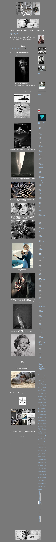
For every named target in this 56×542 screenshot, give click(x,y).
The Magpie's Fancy (41, 239)
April (39, 512)
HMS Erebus (40, 420)
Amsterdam (40, 374)
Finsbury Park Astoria (44, 407)
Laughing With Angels (41, 213)
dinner (39, 401)
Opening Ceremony (42, 444)
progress (38, 450)
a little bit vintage (40, 335)
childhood (42, 389)
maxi (39, 433)
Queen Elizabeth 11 (44, 451)
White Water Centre (44, 484)
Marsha (30, 392)
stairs (39, 466)
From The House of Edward (41, 177)
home (39, 149)
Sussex (42, 468)
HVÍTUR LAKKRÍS (41, 289)
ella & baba (40, 334)
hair (41, 417)
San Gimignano (44, 457)
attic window (40, 283)
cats (45, 386)
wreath (38, 487)
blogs (44, 381)
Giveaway (39, 413)
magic (41, 431)
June (39, 510)
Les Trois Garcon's (39, 428)
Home (22, 442)
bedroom (43, 378)
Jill (39, 425)
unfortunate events (41, 479)
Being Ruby (40, 322)
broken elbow (45, 383)
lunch (45, 430)
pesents (41, 447)
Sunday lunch (39, 468)
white (41, 484)
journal (38, 426)
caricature (41, 386)
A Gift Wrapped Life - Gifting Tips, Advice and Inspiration (42, 342)
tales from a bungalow (41, 272)
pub (42, 450)
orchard (40, 445)
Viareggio (40, 480)
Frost (42, 411)
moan (43, 435)
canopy (38, 386)
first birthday (41, 408)
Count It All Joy (40, 344)
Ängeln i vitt (40, 324)
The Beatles (42, 471)
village (40, 481)
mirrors (42, 435)
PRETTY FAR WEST (41, 201)
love (43, 430)
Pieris (43, 448)
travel (41, 478)
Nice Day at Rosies (40, 332)
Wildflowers (40, 231)
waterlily (45, 482)
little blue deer (40, 365)
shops (45, 460)
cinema (40, 392)
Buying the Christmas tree (42, 384)
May (40, 433)
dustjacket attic (40, 308)
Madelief (39, 226)
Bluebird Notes (40, 271)
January (40, 515)
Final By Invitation (40, 407)
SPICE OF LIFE (40, 369)
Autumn (41, 376)
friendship (38, 411)
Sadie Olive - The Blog (41, 169)
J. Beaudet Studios (40, 141)
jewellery (38, 425)
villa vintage (40, 340)
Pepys (38, 447)
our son (44, 445)
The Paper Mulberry (41, 182)
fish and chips (43, 408)
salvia (44, 456)
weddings (43, 483)
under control (39, 479)
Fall (45, 405)
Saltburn (43, 456)
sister (45, 461)
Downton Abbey (44, 402)
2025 (39, 490)
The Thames (39, 476)
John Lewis (43, 425)
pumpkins (45, 450)
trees (43, 478)
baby (42, 376)
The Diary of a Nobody (41, 128)
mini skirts (45, 434)
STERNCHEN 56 (40, 274)
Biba (44, 379)
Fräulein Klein (40, 188)
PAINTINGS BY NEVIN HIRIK (42, 306)
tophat (44, 477)
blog (42, 380)
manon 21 (40, 223)
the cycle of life (44, 472)
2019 (39, 496)
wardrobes (41, 482)
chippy (45, 389)
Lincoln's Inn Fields (41, 429)
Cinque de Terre (43, 392)
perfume (39, 447)
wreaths (39, 487)
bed (42, 378)
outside (45, 445)
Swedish (44, 468)
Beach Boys (41, 378)
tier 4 (41, 477)
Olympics (38, 444)
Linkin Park (44, 429)
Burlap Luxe (40, 203)
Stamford (41, 466)
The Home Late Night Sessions (41, 474)
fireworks (38, 408)
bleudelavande (40, 319)
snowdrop (41, 462)
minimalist (38, 435)
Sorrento (45, 463)
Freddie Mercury (42, 410)
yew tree (41, 487)
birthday (40, 380)
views (43, 480)
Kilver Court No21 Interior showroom (41, 136)
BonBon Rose (40, 175)
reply (44, 453)
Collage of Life (40, 180)
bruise (38, 384)
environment (39, 405)
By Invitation (14, 439)
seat (40, 459)
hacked (40, 417)
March (40, 513)
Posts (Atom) (14, 443)
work (45, 486)
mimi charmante (40, 364)
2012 (39, 518)
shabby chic (45, 459)
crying (38, 398)
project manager (40, 450)
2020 (39, 495)
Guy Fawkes (45, 416)
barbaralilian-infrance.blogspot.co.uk (41, 362)
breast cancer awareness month (43, 382)
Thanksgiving (40, 471)
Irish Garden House (41, 162)
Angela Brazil (39, 375)
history (38, 420)
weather (40, 483)
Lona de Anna (40, 357)
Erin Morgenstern (41, 405)
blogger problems (40, 381)
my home (41, 439)
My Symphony (45, 439)
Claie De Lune (43, 393)
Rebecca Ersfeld (40, 190)
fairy (44, 405)
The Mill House (40, 354)
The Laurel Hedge (40, 254)
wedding (42, 483)
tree (42, 478)
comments (42, 395)
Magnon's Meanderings (41, 126)
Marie (44, 432)
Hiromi (45, 419)
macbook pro (40, 431)
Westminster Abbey (39, 484)
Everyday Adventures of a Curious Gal (41, 258)
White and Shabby (40, 236)
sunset (40, 468)
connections (39, 396)
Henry (38, 419)
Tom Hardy (43, 477)
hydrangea (43, 422)
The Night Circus (44, 475)
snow (39, 462)
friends (45, 410)
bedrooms (45, 378)
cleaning (45, 393)
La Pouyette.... (40, 185)
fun (44, 411)
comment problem (39, 395)
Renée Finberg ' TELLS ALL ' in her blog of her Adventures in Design (42, 131)
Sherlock (42, 460)
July (39, 509)
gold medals (40, 414)
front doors (41, 411)
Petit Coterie (40, 266)
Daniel (42, 399)
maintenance (45, 431)
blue (45, 381)
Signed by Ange (40, 347)
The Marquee (45, 474)
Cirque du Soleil (40, 393)
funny (45, 411)
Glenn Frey (45, 413)
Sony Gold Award (40, 463)
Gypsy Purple (40, 321)
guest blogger (40, 416)
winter (38, 486)
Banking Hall (39, 377)
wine (44, 485)
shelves (41, 460)
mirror (40, 435)
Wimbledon (41, 485)
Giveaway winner (41, 413)
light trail (44, 428)
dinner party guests (44, 401)
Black (41, 380)
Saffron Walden (40, 456)
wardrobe (39, 482)
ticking (40, 477)
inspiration (44, 423)
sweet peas (40, 469)
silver (40, 461)
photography (41, 448)
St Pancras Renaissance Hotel (41, 465)
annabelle (41, 375)
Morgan (45, 436)
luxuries (38, 431)
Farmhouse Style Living (41, 311)
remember (43, 452)
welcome (45, 483)
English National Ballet (41, 404)
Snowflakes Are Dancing (44, 462)
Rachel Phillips (40, 151)
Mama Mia (40, 432)
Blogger (43, 380)
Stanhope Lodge (43, 466)
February (40, 514)
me (42, 433)
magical (43, 431)
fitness (45, 408)
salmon (42, 456)
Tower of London (39, 478)
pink (44, 448)
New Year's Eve (39, 441)
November (40, 502)
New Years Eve (42, 441)
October (40, 503)
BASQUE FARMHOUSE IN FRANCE (41, 281)
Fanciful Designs (40, 316)
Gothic (45, 414)
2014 (39, 516)
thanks (38, 471)
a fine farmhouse (40, 244)
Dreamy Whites (40, 198)
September (40, 504)
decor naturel (40, 301)
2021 (39, 494)
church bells (39, 392)
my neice (42, 439)
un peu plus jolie (40, 359)
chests (38, 389)
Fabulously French (41, 143)
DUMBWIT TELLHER (41, 327)
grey (44, 415)
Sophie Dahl (44, 463)
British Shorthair (42, 383)
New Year (41, 440)
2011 (39, 519)
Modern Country (40, 259)
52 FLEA (39, 269)
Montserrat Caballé (42, 436)
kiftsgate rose (45, 426)
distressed (39, 402)
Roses (39, 455)
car (39, 386)
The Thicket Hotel (42, 476)
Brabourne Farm (40, 303)
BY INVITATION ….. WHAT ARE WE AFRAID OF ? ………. (19, 52)
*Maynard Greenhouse (41, 329)
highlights (44, 419)
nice (41, 442)
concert (45, 395)
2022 (39, 493)
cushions (42, 398)
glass (43, 413)
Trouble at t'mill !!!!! (13, 34)
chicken (40, 389)
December (40, 501)
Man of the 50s (40, 296)
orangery (38, 445)
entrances (45, 404)
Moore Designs (40, 314)
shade (38, 460)
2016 (39, 499)
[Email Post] (25, 48)
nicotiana (45, 442)
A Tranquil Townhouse (41, 337)
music (40, 438)
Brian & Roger (39, 383)
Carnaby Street (43, 386)
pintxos (45, 448)
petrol (39, 448)
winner (45, 485)
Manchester (42, 432)
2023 (39, 492)
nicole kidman (43, 442)
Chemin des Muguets (41, 195)
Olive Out (39, 298)
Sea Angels (40, 220)
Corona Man (43, 396)
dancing (45, 398)
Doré (42, 402)
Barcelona (41, 377)
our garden (42, 445)
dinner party (41, 401)
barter (43, 377)
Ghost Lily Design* (41, 291)
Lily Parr (38, 429)
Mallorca (38, 432)
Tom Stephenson (40, 134)
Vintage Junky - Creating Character (41, 210)
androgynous (42, 374)
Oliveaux (39, 309)
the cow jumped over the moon (42, 215)
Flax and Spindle (40, 295)
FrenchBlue (40, 246)
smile (38, 462)
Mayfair (41, 433)
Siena (38, 461)
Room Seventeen (40, 218)
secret (41, 459)
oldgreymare (40, 159)
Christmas (41, 390)
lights (45, 428)
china (43, 389)
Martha (45, 432)
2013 (39, 517)
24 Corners (40, 286)
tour (45, 477)
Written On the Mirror (41, 193)
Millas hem (40, 264)
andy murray (45, 374)
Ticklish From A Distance (41, 352)
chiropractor (39, 390)
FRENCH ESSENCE (41, 167)
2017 (39, 498)
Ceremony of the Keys (43, 387)
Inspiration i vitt (40, 206)
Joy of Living (40, 138)
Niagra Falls (40, 442)
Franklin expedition (39, 410)
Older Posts (33, 442)
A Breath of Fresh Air (41, 146)
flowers (38, 409)
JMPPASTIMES (40, 367)
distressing (41, 402)
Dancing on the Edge (40, 399)
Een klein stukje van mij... (41, 241)
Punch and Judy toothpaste (40, 451)
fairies (43, 405)
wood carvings (43, 486)
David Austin (45, 399)
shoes (44, 460)
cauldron (38, 387)
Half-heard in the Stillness (41, 228)
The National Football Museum (40, 475)
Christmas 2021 (44, 390)
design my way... (40, 284)
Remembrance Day (39, 453)
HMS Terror (45, 420)
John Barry (41, 425)
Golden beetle (42, 414)
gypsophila (38, 417)
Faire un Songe (40, 252)
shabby (43, 459)
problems (45, 449)
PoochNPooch (40, 349)
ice (42, 423)
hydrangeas (41, 423)
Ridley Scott (45, 454)
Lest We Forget (42, 428)
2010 (39, 520)
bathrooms (38, 378)
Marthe (38, 433)
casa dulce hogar (40, 277)
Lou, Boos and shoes (41, 233)
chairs (45, 387)
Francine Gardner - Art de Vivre (42, 279)
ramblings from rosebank (41, 156)
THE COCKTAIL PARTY (41, 472)
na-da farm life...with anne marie (42, 368)
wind (43, 485)
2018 (39, 497)
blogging (43, 381)
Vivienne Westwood (44, 481)
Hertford (39, 419)
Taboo (42, 469)
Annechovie (40, 360)
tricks (44, 478)
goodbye (44, 414)
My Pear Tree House (41, 249)
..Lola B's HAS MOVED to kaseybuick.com (41, 293)
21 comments (22, 48)
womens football (40, 486)
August (40, 508)
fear (16, 439)
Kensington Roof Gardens (41, 426)
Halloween (43, 417)
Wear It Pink (39, 483)
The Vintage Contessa (41, 164)
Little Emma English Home (41, 366)
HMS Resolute (42, 420)
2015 (39, 500)
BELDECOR (40, 261)
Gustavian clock (42, 416)
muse (39, 438)
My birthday (42, 438)
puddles (43, 450)
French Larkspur (40, 208)
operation (45, 444)
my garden (39, 439)
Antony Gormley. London (44, 375)
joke (44, 425)
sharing (39, 460)
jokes (45, 425)
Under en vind (40, 363)
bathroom (45, 377)
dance (44, 398)
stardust (45, 466)
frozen (43, 411)
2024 (39, 491)
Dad (43, 398)
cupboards (40, 398)
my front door (45, 438)
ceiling (39, 387)
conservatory (41, 396)
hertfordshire (42, 419)
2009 (39, 521)
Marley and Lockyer (41, 154)
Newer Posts (11, 442)
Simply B (39, 346)
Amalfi (38, 374)
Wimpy (42, 485)
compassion (44, 395)
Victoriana (42, 480)
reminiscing (43, 453)
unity (43, 479)
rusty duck (40, 172)
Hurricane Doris (39, 422)
